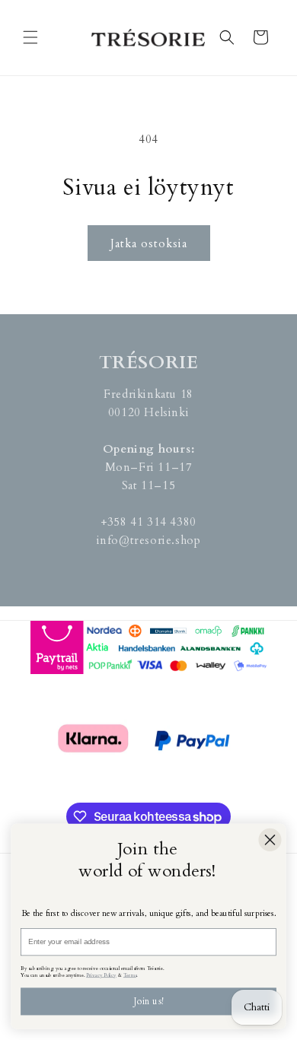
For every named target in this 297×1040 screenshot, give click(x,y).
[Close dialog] (269, 840)
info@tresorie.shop (149, 540)
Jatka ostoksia (148, 243)
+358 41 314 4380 (148, 522)
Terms (129, 975)
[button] (30, 37)
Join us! (149, 1001)
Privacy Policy (101, 975)
